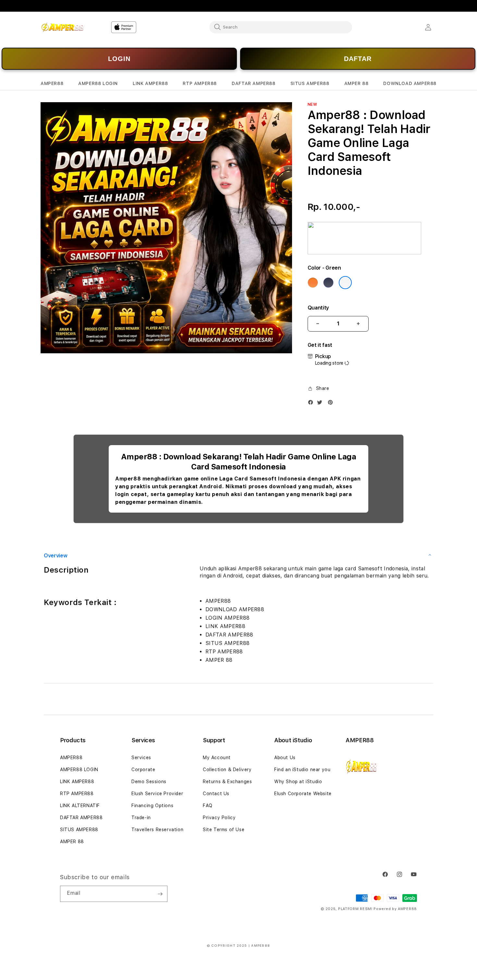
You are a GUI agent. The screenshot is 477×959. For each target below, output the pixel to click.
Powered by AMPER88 (395, 909)
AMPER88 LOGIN (79, 769)
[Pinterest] (331, 403)
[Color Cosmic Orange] (313, 282)
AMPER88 (71, 757)
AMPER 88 (72, 841)
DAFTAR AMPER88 (81, 817)
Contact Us (216, 793)
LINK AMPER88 (77, 781)
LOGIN (119, 58)
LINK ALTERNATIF (80, 805)
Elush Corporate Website (303, 793)
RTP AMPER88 (77, 793)
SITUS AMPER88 (79, 829)
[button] (52, 83)
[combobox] (280, 27)
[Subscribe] (160, 894)
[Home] (63, 27)
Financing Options (152, 805)
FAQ (208, 805)
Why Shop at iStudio (298, 781)
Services (141, 757)
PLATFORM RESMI (355, 909)
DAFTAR (358, 58)
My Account (217, 757)
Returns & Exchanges (227, 781)
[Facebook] (312, 403)
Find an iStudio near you (302, 769)
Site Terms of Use (223, 829)
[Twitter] (321, 403)
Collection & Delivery (227, 769)
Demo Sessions (148, 781)
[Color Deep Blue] (328, 282)
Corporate (143, 769)
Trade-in (141, 817)
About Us (285, 757)
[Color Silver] (345, 282)
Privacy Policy (219, 817)
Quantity (318, 308)
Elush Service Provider (157, 793)
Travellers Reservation (157, 829)
